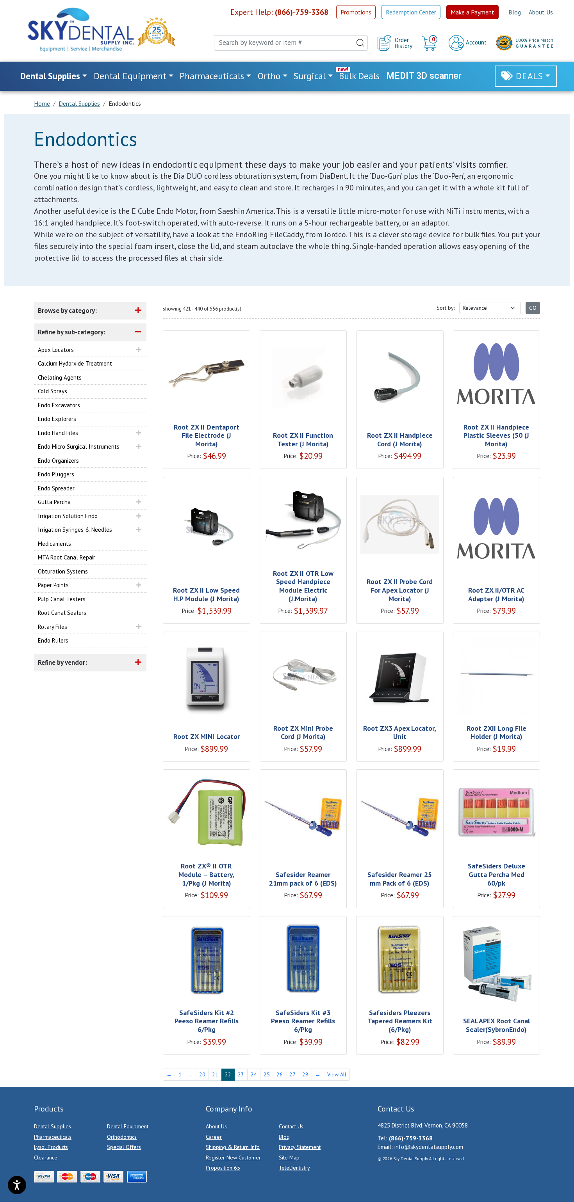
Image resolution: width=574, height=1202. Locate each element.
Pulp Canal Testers (62, 599)
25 (267, 1074)
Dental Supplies (52, 1126)
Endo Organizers (58, 460)
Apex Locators (56, 349)
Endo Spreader (56, 488)
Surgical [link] (310, 76)
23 (241, 1074)
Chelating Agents (60, 377)
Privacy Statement (300, 1147)
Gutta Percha (54, 502)
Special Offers (124, 1147)
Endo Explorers (57, 419)
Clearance (45, 1157)
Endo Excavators (59, 405)
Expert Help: (279, 12)
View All (336, 1074)
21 (215, 1074)
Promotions (355, 12)
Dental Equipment (127, 1126)
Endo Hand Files (58, 433)
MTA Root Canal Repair (66, 557)
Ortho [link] (269, 76)
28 (305, 1074)
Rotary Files (52, 626)
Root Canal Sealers (62, 612)
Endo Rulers (53, 640)
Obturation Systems (63, 571)
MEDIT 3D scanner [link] (424, 76)
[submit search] (360, 43)
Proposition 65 (223, 1167)
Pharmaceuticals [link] (212, 76)
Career (214, 1136)
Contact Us (291, 1126)
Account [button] (475, 42)
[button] (430, 43)
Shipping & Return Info (233, 1147)
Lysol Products (51, 1147)
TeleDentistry (294, 1167)
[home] (80, 29)
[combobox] (291, 43)
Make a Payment (472, 12)
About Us (541, 12)
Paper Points (53, 585)
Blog (514, 12)
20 (202, 1074)
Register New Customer (233, 1157)
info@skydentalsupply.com (428, 1147)
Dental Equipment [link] (130, 76)
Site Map (289, 1157)
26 (279, 1074)
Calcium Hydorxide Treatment (75, 363)
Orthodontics (122, 1136)
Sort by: (446, 307)
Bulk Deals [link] (359, 76)
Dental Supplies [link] (50, 76)
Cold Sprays (52, 391)
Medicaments (54, 543)
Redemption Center (411, 12)
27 (292, 1074)
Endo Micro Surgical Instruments (78, 446)
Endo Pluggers (56, 474)
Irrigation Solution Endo (68, 516)
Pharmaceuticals (52, 1136)
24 (254, 1074)
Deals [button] (529, 76)
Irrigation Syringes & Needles (75, 529)
